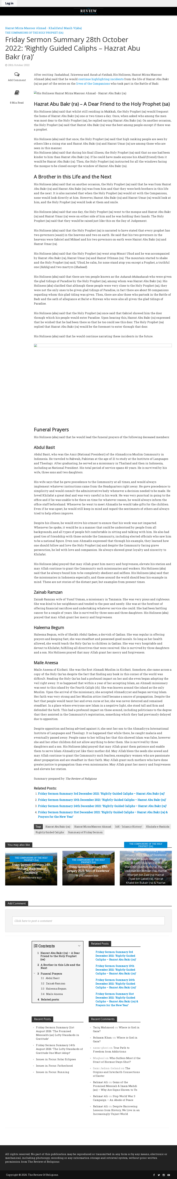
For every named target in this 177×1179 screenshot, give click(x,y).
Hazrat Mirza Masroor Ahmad (92, 826)
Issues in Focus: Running (52, 1072)
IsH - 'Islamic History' (128, 826)
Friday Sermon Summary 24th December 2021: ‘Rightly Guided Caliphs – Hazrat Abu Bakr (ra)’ (102, 806)
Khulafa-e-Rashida (157, 826)
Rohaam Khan (102, 1037)
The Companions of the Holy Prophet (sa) (34, 32)
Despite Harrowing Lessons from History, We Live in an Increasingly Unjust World (116, 1110)
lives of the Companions (93, 83)
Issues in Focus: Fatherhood (54, 1065)
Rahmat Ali (100, 1082)
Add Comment (17, 80)
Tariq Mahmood (103, 1027)
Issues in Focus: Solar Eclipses (56, 1059)
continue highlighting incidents (101, 79)
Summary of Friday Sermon (85, 832)
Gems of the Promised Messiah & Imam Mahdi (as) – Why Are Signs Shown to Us (115, 1085)
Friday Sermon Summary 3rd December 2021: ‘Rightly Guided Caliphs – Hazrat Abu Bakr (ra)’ (101, 793)
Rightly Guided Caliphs (50, 832)
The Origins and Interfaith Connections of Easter (116, 1071)
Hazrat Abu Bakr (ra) (57, 826)
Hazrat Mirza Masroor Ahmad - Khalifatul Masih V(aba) (43, 28)
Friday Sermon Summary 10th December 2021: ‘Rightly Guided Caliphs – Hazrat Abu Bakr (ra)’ (102, 800)
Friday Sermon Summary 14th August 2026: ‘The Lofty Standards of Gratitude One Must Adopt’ (59, 1048)
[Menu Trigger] (3, 3)
